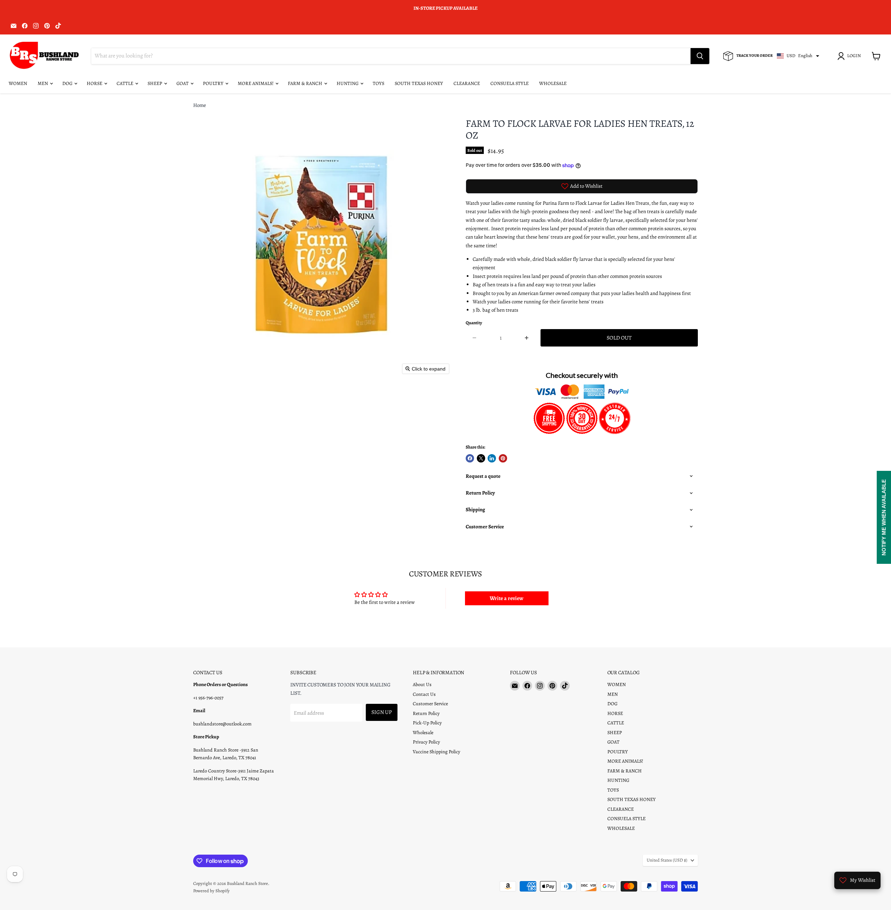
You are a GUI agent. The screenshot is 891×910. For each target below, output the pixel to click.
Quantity (474, 323)
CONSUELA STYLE (509, 83)
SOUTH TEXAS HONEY (419, 83)
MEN (43, 83)
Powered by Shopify (211, 891)
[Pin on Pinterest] (503, 458)
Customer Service (430, 703)
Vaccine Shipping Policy (436, 751)
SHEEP (155, 83)
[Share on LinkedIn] (492, 458)
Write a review (506, 598)
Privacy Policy (426, 742)
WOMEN (18, 83)
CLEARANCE (467, 83)
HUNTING (348, 83)
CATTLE (125, 83)
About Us (422, 684)
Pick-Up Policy (427, 723)
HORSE (95, 83)
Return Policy (426, 713)
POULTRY (213, 83)
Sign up (381, 712)
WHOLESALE (553, 83)
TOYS (378, 83)
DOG (67, 83)
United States (667, 860)
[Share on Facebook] (470, 458)
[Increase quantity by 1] (527, 338)
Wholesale (423, 732)
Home (199, 105)
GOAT (183, 83)
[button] (850, 56)
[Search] (700, 56)
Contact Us (424, 694)
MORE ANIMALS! (256, 83)
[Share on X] (481, 458)
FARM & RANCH (305, 83)
